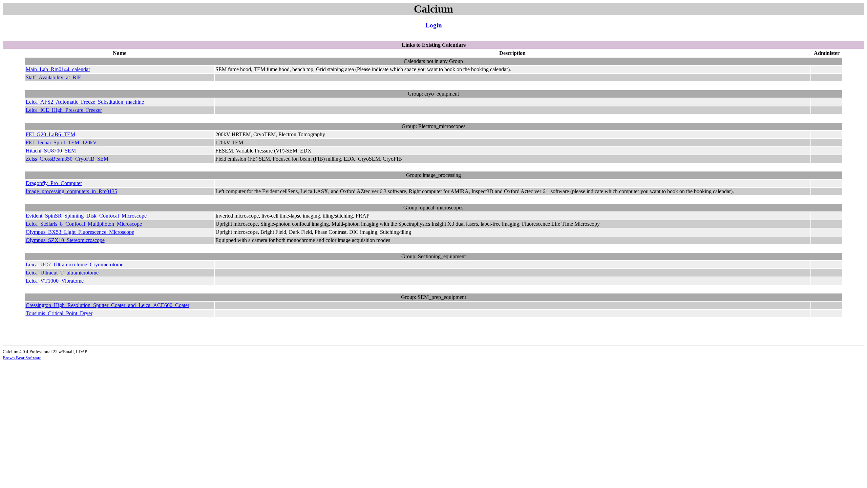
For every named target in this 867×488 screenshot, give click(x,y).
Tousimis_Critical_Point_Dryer (59, 313)
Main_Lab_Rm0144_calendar (58, 69)
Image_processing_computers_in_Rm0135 (71, 191)
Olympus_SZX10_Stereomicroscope (65, 240)
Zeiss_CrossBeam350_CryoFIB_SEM (67, 159)
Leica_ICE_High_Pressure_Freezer (64, 110)
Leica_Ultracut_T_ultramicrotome (62, 273)
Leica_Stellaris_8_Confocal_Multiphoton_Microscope (84, 224)
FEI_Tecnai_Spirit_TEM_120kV (61, 142)
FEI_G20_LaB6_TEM (50, 134)
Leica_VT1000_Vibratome (55, 281)
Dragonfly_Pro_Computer (54, 183)
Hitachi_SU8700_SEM (51, 151)
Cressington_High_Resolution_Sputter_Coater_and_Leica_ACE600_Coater (107, 305)
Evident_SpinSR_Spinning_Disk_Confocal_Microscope (86, 216)
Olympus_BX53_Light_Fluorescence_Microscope (80, 232)
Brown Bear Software (22, 357)
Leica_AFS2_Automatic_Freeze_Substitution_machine (85, 102)
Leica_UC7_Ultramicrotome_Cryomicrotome (74, 264)
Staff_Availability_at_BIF (53, 77)
